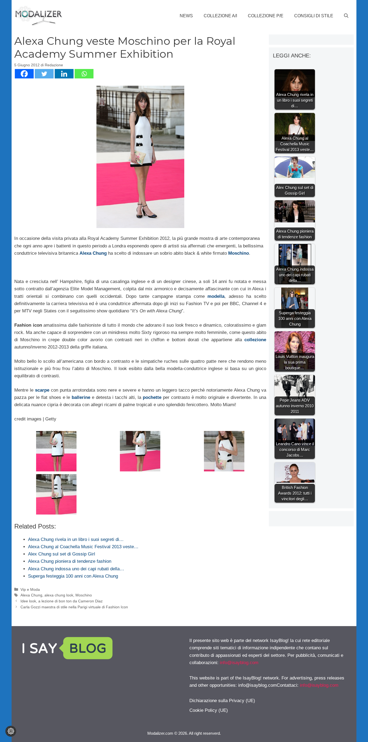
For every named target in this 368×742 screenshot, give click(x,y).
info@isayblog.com (239, 662)
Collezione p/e (265, 15)
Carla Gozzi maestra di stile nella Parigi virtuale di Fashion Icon (74, 607)
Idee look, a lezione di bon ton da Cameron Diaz (61, 601)
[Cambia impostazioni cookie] (10, 731)
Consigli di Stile (313, 15)
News (186, 15)
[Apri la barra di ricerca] (346, 16)
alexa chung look (58, 595)
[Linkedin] (64, 73)
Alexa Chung (31, 595)
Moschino (83, 595)
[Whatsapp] (84, 73)
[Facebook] (24, 73)
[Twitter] (44, 73)
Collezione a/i (220, 15)
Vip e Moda (30, 589)
